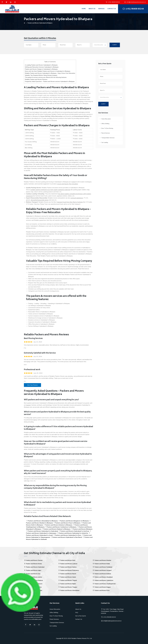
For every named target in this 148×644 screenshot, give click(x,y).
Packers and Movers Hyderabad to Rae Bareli (67, 537)
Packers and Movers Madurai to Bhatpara (56, 529)
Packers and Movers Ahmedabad (69, 590)
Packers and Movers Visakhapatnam (105, 584)
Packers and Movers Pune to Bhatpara (67, 523)
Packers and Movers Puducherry (69, 570)
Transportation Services (108, 138)
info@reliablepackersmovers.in (136, 2)
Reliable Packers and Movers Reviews (36, 79)
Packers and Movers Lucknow (68, 564)
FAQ (76, 612)
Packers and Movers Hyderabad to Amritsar (74, 531)
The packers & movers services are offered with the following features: (46, 77)
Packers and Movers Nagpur (102, 587)
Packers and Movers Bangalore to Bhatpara (74, 521)
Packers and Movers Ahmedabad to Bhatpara (43, 521)
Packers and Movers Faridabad (103, 567)
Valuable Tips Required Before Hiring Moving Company (41, 75)
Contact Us (111, 9)
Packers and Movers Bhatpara (82, 529)
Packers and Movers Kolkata (102, 574)
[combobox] (99, 45)
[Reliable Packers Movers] (12, 8)
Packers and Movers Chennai (34, 560)
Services (101, 9)
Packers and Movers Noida (102, 564)
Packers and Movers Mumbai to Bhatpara (39, 523)
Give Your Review (32, 385)
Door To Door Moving (107, 128)
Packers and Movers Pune (101, 590)
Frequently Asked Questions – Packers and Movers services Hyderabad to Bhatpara (49, 81)
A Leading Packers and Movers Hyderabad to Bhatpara (41, 65)
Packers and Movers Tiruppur (68, 587)
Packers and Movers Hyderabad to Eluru (68, 535)
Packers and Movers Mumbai (102, 560)
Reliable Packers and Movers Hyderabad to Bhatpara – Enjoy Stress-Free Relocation (50, 73)
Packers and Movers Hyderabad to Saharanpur (41, 533)
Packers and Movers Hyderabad (35, 567)
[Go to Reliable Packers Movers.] (24, 23)
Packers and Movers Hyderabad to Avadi (39, 535)
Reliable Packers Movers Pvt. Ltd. (81, 638)
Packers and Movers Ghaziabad (103, 577)
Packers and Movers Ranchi (68, 574)
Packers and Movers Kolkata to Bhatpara (58, 525)
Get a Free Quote (80, 616)
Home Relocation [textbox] (98, 45)
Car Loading (104, 142)
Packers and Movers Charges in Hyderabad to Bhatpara (41, 69)
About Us (92, 9)
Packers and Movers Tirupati (68, 580)
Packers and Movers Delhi (67, 560)
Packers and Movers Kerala (34, 564)
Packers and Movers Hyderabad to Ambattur (73, 533)
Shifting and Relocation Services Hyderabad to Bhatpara (41, 67)
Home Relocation (106, 119)
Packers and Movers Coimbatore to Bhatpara (61, 527)
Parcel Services (105, 133)
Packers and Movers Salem (68, 577)
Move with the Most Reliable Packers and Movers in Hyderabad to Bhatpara (47, 71)
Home (84, 9)
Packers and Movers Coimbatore (103, 580)
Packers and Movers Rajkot (68, 584)
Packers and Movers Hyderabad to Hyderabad (43, 531)
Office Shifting (105, 123)
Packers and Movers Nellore (68, 567)
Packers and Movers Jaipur (33, 570)
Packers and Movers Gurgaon (103, 570)
